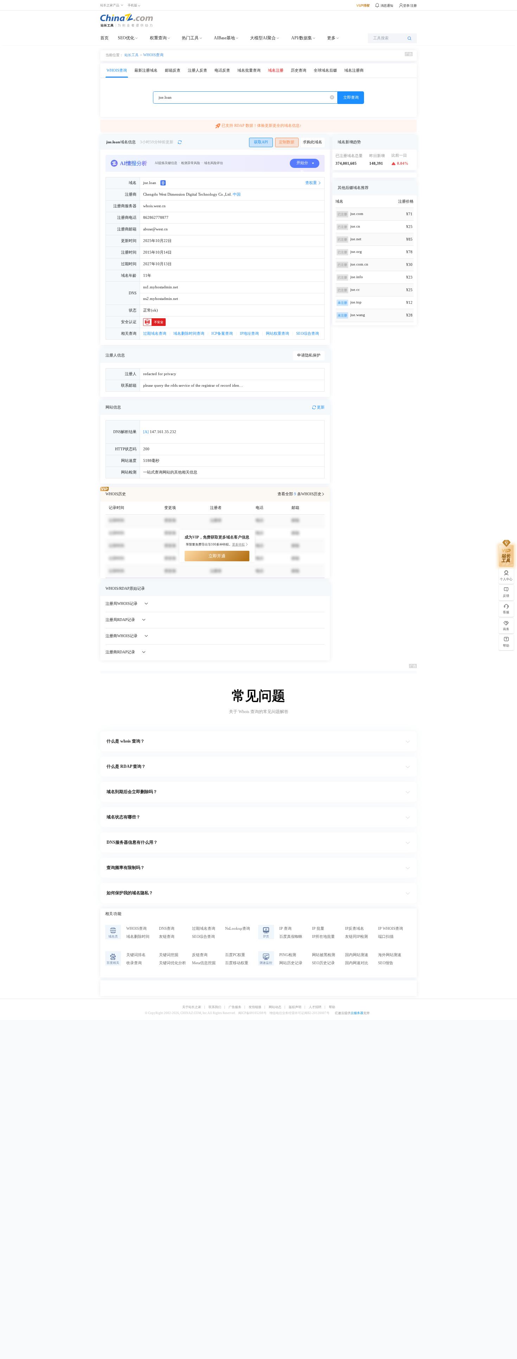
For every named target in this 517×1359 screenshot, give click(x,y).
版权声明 (295, 1007)
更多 (331, 37)
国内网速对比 (356, 963)
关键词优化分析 (172, 963)
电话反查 (222, 70)
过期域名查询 (154, 333)
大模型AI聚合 (263, 37)
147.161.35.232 (159, 432)
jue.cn (355, 226)
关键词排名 (136, 955)
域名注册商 (354, 70)
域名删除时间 (137, 937)
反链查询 (200, 955)
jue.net (355, 239)
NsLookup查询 (237, 928)
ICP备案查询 (222, 333)
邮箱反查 (172, 70)
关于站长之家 (191, 1007)
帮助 (332, 1007)
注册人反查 (197, 70)
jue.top (356, 302)
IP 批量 (318, 928)
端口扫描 (386, 937)
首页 (104, 37)
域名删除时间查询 (188, 333)
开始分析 (302, 164)
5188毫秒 (151, 461)
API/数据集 (301, 37)
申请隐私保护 (308, 355)
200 (146, 449)
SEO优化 (126, 37)
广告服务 (235, 1007)
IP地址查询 (249, 333)
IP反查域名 (354, 928)
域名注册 (275, 70)
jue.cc (355, 290)
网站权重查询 (277, 333)
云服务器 (357, 1013)
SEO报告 (385, 963)
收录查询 (134, 963)
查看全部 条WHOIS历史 (299, 494)
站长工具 (132, 55)
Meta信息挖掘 (204, 963)
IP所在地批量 (323, 937)
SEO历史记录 (323, 963)
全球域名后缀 (325, 70)
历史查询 (298, 70)
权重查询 (158, 37)
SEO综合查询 (307, 333)
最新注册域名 (146, 70)
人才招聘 (315, 1007)
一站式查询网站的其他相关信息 (170, 472)
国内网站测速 (356, 955)
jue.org (356, 252)
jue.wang (357, 315)
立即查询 (351, 97)
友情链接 (255, 1007)
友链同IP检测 (356, 937)
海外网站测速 (389, 955)
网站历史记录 (290, 963)
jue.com (356, 214)
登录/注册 (410, 5)
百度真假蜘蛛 (290, 937)
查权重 (311, 183)
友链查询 (166, 937)
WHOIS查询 (153, 55)
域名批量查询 (249, 70)
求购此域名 (312, 142)
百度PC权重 (235, 955)
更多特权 (238, 544)
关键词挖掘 (168, 955)
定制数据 (286, 142)
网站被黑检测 (323, 955)
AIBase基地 (224, 37)
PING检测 (287, 955)
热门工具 (190, 37)
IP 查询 (285, 928)
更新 (321, 407)
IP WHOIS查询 (390, 928)
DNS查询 (166, 928)
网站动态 (275, 1007)
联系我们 (215, 1007)
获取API (261, 142)
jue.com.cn (359, 264)
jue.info (356, 277)
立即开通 (217, 556)
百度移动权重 (236, 963)
